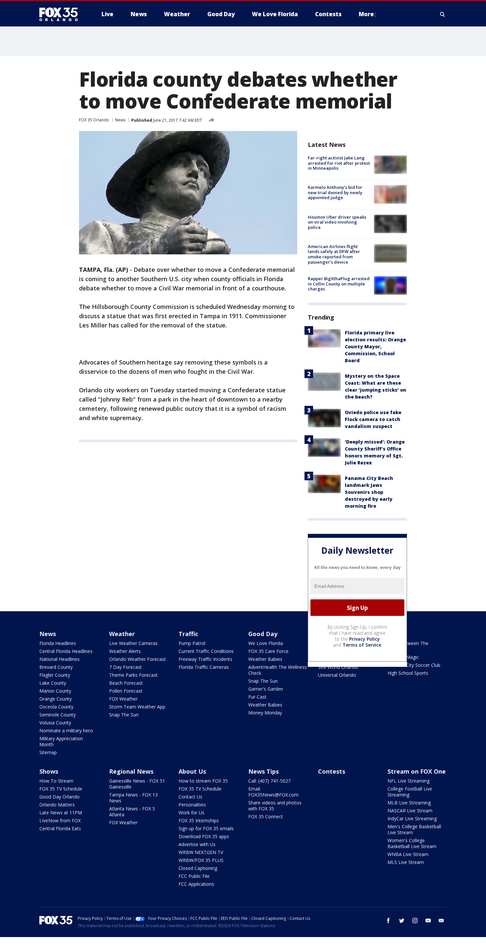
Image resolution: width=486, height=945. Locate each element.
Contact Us (190, 797)
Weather (122, 634)
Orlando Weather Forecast (137, 659)
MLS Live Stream (405, 862)
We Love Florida (265, 643)
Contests (331, 771)
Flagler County (54, 675)
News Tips (263, 771)
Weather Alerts (125, 651)
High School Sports (407, 673)
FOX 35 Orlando (94, 120)
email (441, 920)
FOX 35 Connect (265, 816)
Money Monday (265, 712)
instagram (415, 920)
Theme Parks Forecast (133, 675)
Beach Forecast (126, 683)
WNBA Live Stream (407, 854)
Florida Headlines (57, 643)
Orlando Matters (57, 804)
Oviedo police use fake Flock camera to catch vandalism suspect (373, 419)
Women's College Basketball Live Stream (411, 843)
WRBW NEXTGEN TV (201, 852)
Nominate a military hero (66, 730)
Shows (48, 771)
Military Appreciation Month (61, 741)
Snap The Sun (124, 714)
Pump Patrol (192, 643)
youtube (428, 920)
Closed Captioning (198, 868)
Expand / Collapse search (443, 14)
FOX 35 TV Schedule (60, 789)
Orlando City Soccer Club (413, 665)
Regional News (131, 771)
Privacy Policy (364, 639)
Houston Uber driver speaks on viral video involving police (337, 222)
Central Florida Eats (60, 828)
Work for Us (191, 812)
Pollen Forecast (125, 691)
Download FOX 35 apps (204, 836)
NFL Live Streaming (408, 781)
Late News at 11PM (60, 812)
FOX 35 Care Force (268, 651)
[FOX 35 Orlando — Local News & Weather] (61, 14)
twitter (401, 920)
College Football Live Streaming (409, 792)
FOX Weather (123, 699)
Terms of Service (362, 645)
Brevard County (56, 667)
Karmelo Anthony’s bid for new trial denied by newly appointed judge (335, 192)
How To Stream (56, 781)
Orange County (55, 699)
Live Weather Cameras (133, 643)
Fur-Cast (257, 697)
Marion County (55, 691)
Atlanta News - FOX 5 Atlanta (132, 811)
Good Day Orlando (59, 797)
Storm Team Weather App (137, 707)
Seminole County (57, 714)
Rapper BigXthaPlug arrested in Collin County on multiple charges (339, 284)
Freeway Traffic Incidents (205, 659)
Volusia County (55, 722)
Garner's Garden (265, 689)
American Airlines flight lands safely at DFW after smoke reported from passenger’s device (334, 254)
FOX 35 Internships (199, 820)
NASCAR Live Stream (409, 810)
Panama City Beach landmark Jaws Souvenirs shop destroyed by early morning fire (369, 492)
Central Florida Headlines (66, 651)
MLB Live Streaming (409, 802)
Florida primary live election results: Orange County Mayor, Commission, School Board (375, 346)
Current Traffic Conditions (206, 651)
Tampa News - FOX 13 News (133, 798)
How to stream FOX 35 (203, 781)
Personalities (192, 804)
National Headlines (59, 659)
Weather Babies (265, 659)
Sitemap (48, 752)
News (120, 120)
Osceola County (56, 707)
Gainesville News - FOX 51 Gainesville (137, 784)
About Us (192, 771)
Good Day (262, 634)
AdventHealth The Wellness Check (277, 670)
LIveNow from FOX (60, 820)
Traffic (188, 634)
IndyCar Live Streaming (412, 818)
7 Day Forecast (125, 667)
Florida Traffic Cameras (204, 667)
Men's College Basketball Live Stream (414, 829)
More (366, 14)
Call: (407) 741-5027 (269, 781)
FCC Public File (194, 876)
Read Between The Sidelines (407, 646)
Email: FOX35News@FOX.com (273, 792)
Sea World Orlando (338, 667)
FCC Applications (196, 884)
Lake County (52, 683)
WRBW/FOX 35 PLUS (201, 860)
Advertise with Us (197, 844)
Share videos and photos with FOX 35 (275, 805)
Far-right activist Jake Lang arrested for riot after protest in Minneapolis (339, 163)
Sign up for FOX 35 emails (206, 828)
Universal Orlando (337, 675)
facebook (388, 920)
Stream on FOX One (416, 771)
